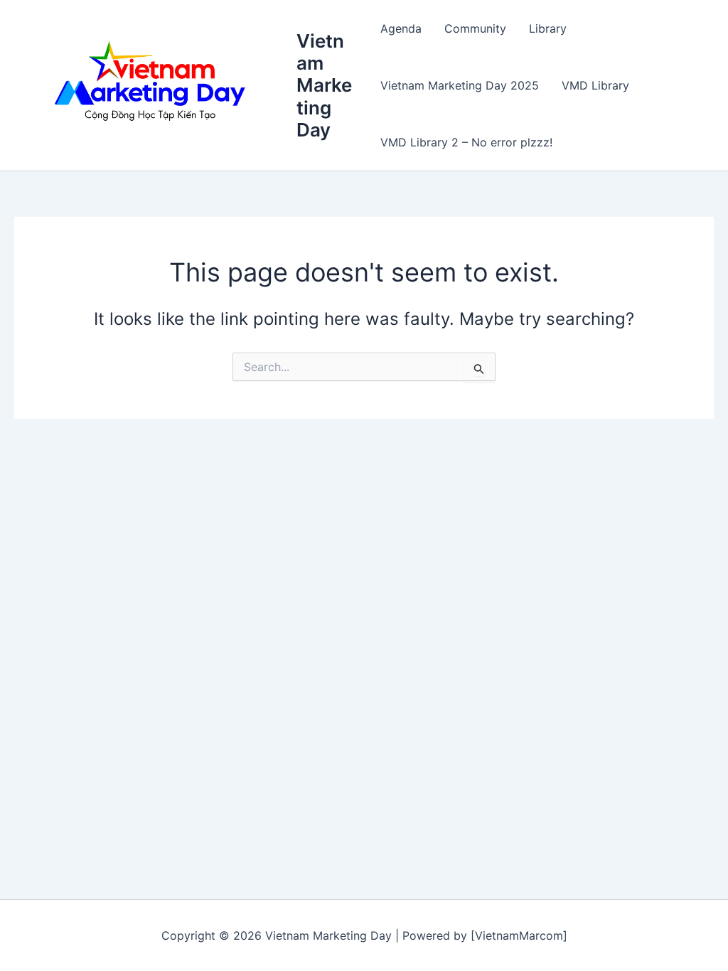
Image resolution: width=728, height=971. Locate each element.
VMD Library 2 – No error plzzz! (466, 142)
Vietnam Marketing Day (324, 85)
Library (548, 28)
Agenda (401, 28)
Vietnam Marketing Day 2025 (459, 85)
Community (475, 28)
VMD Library (595, 85)
